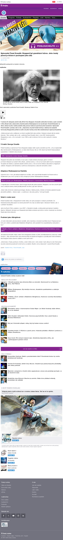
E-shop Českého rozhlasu (10, 388)
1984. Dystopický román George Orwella (14, 156)
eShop (3, 492)
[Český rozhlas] (6, 2)
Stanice (3, 490)
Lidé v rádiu (35, 490)
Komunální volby (6, 487)
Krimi (14, 268)
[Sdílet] (4, 118)
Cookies (3, 535)
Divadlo (3, 18)
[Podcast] (1, 118)
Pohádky (22, 268)
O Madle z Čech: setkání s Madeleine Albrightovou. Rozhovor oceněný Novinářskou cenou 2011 (30, 229)
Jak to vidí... (4, 60)
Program (46, 8)
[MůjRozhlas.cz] (3, 67)
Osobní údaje (10, 535)
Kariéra (34, 492)
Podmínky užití (19, 535)
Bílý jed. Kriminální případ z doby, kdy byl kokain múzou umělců (28, 323)
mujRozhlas (4, 264)
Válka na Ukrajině (6, 485)
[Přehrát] (3, 112)
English (26, 535)
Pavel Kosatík (17, 247)
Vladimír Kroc (9, 247)
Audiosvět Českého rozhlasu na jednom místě (12, 275)
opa (23, 247)
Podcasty (4, 504)
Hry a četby (5, 268)
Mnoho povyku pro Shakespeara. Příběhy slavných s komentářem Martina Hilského (28, 180)
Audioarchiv (53, 8)
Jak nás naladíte (36, 485)
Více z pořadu (6, 354)
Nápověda (35, 487)
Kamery (60, 8)
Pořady (18, 18)
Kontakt (34, 494)
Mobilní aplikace (6, 506)
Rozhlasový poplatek (38, 496)
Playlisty (36, 18)
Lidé (41, 18)
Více (54, 18)
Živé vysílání (40, 268)
